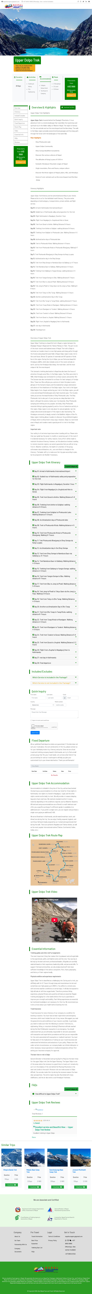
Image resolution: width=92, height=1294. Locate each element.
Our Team (17, 1240)
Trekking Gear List (36, 1248)
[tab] (54, 471)
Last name (49, 694)
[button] (7, 32)
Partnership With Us (21, 1244)
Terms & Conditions (54, 1236)
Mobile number (59, 701)
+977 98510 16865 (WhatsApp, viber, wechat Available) (38, 1)
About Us (17, 1236)
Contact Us (71, 95)
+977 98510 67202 (70, 1254)
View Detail (10, 1185)
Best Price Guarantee (34, 1241)
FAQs (32, 1252)
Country (33, 701)
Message (33, 709)
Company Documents (18, 1250)
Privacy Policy (52, 1240)
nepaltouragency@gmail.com (11, 1)
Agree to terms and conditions (40, 720)
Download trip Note (69, 107)
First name (33, 694)
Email (64, 694)
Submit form (35, 732)
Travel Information (36, 1236)
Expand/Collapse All (71, 466)
